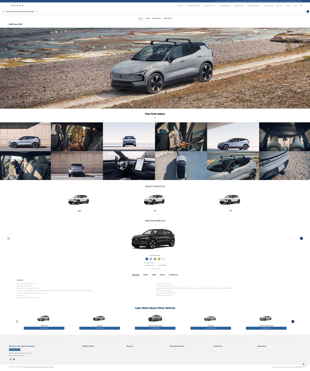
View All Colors (149, 265)
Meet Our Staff (88, 346)
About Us (129, 346)
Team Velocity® (280, 367)
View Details (44, 328)
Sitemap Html (41, 366)
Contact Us (15, 349)
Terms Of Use (34, 366)
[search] (301, 6)
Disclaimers (261, 346)
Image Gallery (162, 265)
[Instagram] (10, 359)
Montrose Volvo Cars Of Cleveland (16, 366)
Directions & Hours (177, 346)
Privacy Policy (27, 366)
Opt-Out (51, 366)
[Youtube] (14, 359)
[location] (249, 1)
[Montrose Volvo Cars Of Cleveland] (17, 5)
